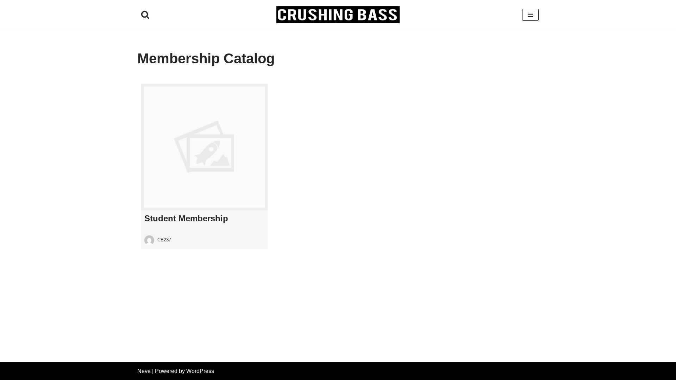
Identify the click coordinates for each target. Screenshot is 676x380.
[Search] (145, 14)
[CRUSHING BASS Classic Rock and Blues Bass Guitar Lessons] (338, 14)
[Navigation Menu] (530, 15)
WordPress (200, 371)
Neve (144, 371)
